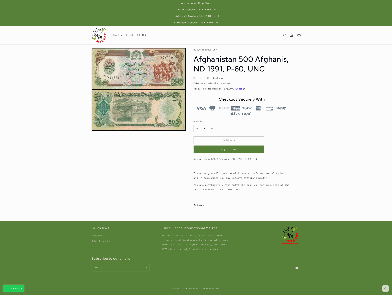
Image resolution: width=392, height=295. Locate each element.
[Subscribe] (145, 267)
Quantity (199, 121)
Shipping (198, 83)
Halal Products (101, 241)
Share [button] (200, 205)
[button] (284, 35)
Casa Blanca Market (191, 288)
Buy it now (229, 149)
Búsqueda (97, 235)
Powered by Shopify (210, 288)
